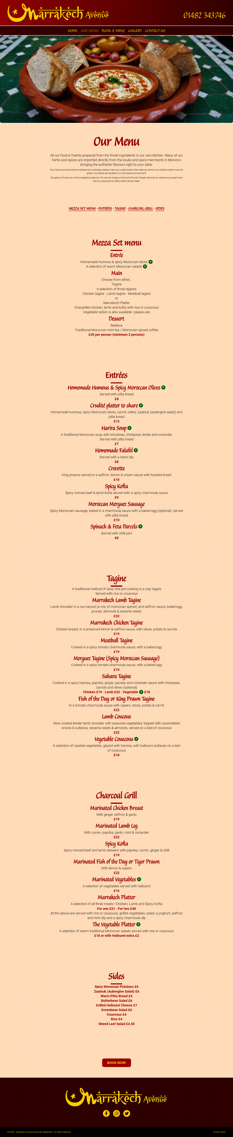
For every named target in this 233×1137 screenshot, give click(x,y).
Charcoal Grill (140, 208)
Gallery (135, 30)
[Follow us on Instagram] (116, 1113)
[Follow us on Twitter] (126, 1113)
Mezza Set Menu (82, 208)
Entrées (105, 208)
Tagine (120, 208)
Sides (160, 208)
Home (72, 30)
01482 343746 (204, 15)
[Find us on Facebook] (106, 1113)
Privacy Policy (219, 1132)
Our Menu (89, 30)
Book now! (116, 1063)
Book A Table (113, 30)
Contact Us (155, 30)
